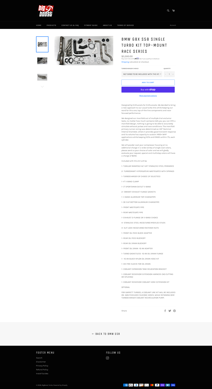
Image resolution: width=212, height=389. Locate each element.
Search (39, 358)
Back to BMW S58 (107, 334)
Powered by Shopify (60, 385)
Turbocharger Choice (130, 68)
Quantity (167, 68)
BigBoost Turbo (47, 385)
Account (173, 25)
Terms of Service (125, 25)
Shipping (125, 62)
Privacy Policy (42, 365)
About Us (107, 25)
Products (51, 25)
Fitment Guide (91, 25)
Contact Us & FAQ (70, 25)
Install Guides (42, 373)
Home (38, 25)
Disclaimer (41, 362)
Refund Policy (42, 369)
